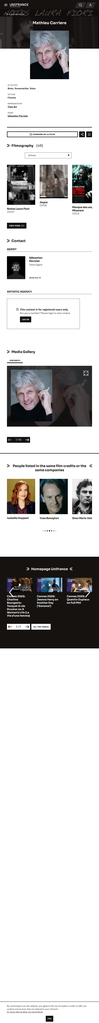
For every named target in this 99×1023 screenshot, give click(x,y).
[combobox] (48, 155)
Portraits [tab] (15, 360)
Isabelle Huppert (18, 518)
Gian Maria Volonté (85, 518)
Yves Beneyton (49, 518)
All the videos (41, 627)
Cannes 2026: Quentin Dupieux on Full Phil (48, 599)
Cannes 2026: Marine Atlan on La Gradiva (79, 599)
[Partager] (82, 134)
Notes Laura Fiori (18, 208)
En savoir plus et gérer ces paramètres (25, 1012)
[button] (86, 373)
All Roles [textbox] (32, 155)
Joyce (44, 202)
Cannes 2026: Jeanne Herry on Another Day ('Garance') (17, 601)
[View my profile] (90, 5)
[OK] (49, 1018)
